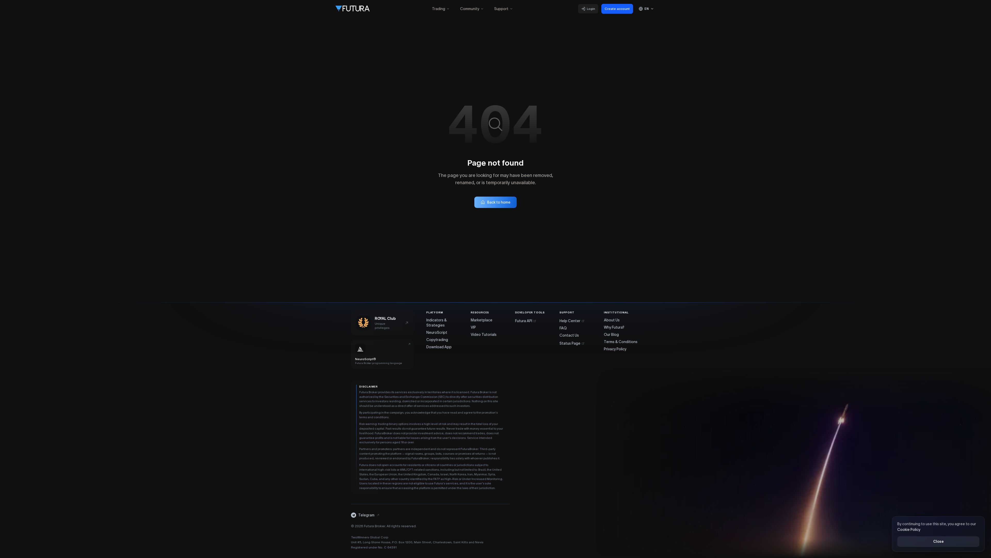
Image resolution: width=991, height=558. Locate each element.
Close (938, 541)
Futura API (523, 321)
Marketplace (481, 320)
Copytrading (437, 340)
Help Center (570, 321)
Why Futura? (614, 327)
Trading (438, 9)
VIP (473, 327)
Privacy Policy (615, 349)
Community (469, 9)
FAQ (563, 328)
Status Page (570, 343)
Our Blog (611, 334)
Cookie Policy (908, 530)
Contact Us (569, 335)
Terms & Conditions (620, 342)
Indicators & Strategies (436, 322)
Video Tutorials (484, 334)
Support (501, 9)
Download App (439, 347)
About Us (612, 320)
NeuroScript (436, 332)
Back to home (498, 202)
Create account (617, 9)
